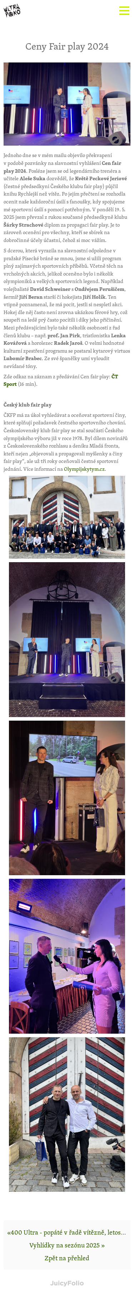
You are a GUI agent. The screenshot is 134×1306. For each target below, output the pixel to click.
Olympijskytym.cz (84, 469)
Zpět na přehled (67, 1257)
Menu (123, 10)
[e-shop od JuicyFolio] (67, 1284)
